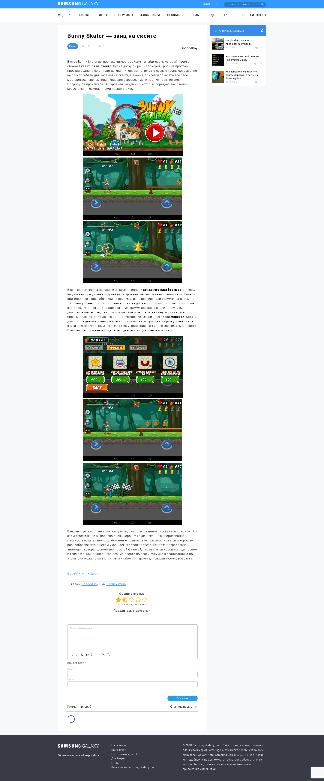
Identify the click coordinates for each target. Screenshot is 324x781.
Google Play (76, 573)
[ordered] (92, 655)
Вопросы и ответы (251, 15)
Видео (212, 15)
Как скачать (119, 750)
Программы (123, 15)
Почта (71, 679)
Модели (64, 15)
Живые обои (150, 15)
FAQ (227, 15)
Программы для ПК (124, 754)
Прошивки (175, 15)
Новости (85, 15)
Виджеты (210, 4)
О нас (115, 763)
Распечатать (116, 584)
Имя (70, 669)
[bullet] (97, 655)
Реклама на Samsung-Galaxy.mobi (133, 767)
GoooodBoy (90, 584)
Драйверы (118, 758)
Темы (195, 15)
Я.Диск (93, 573)
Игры (103, 15)
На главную (119, 745)
